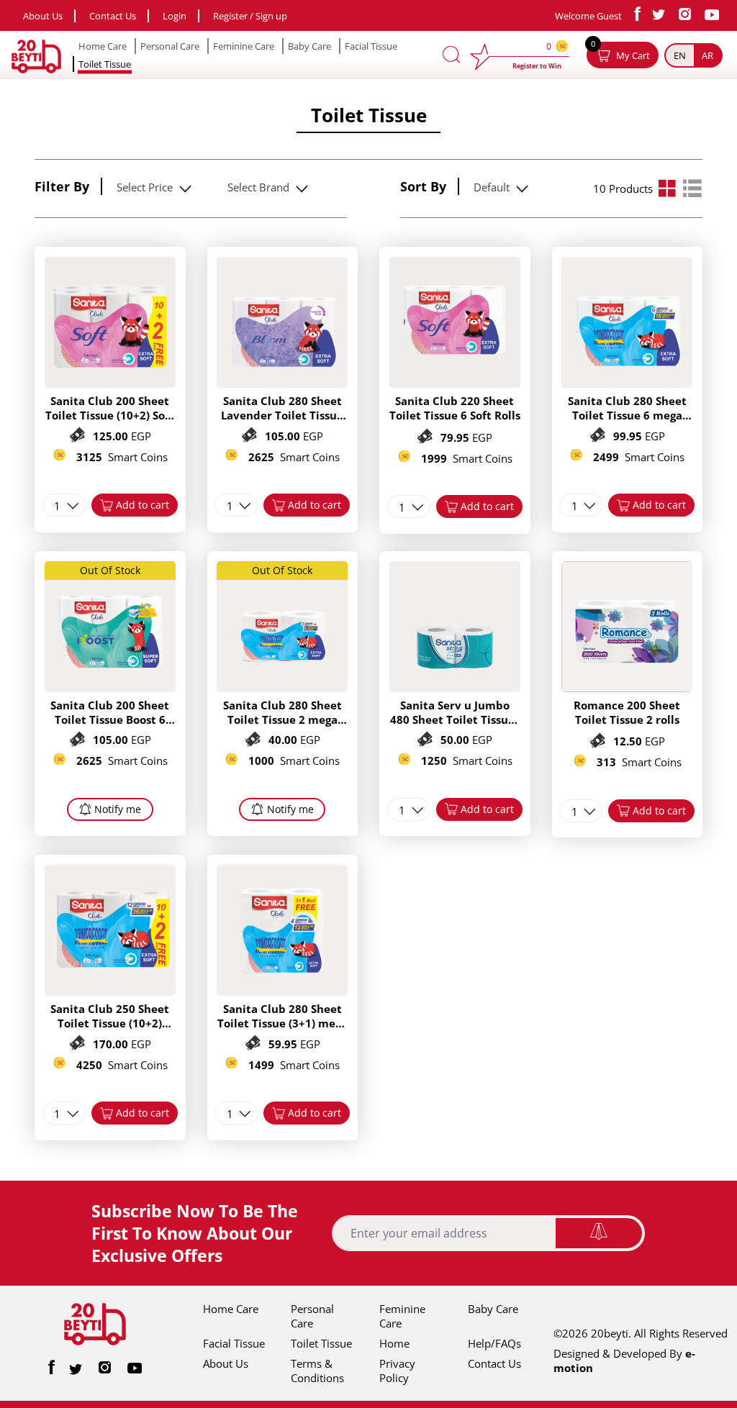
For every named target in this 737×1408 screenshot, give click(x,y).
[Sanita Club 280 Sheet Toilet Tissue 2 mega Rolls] (282, 688)
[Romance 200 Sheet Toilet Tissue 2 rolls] (626, 688)
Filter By (62, 186)
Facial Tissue (371, 46)
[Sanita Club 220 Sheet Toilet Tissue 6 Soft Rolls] (454, 383)
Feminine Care (243, 46)
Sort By (423, 186)
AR (707, 55)
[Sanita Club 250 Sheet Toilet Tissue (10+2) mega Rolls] (110, 991)
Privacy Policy (397, 1370)
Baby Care (309, 46)
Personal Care (169, 46)
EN (680, 55)
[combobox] (152, 187)
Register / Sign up (250, 15)
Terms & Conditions (317, 1370)
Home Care (102, 46)
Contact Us (112, 15)
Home (394, 1343)
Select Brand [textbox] (258, 187)
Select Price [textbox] (145, 187)
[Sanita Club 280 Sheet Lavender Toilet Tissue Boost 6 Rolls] (282, 383)
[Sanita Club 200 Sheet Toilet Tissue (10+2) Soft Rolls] (110, 383)
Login (174, 15)
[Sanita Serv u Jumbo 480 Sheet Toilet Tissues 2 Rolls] (454, 688)
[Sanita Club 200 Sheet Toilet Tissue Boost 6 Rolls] (110, 688)
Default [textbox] (492, 187)
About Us (43, 15)
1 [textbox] (57, 506)
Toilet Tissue (104, 64)
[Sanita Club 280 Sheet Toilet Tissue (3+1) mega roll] (282, 991)
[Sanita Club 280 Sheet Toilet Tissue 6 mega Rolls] (626, 383)
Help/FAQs (494, 1343)
